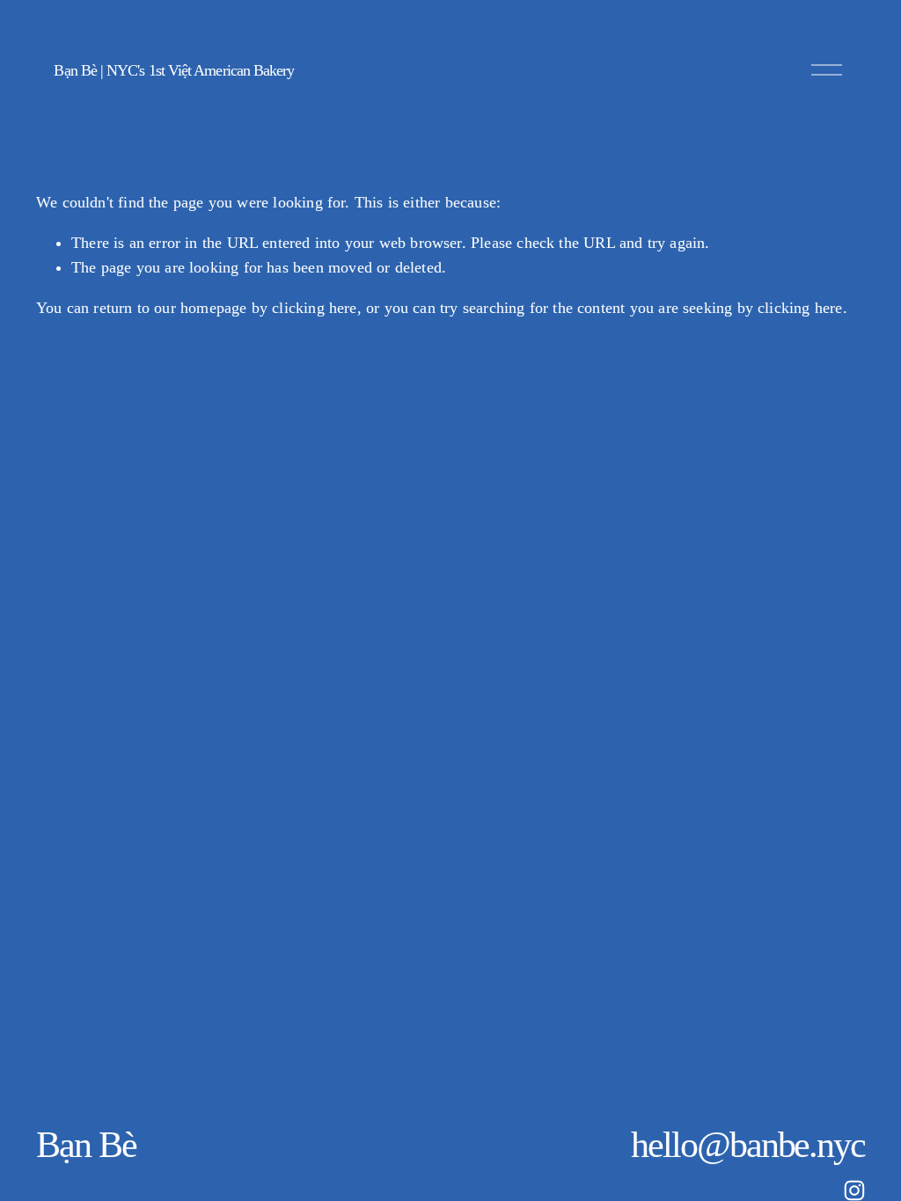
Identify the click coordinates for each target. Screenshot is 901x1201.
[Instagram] (854, 1190)
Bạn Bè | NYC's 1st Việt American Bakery (174, 70)
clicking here (314, 308)
